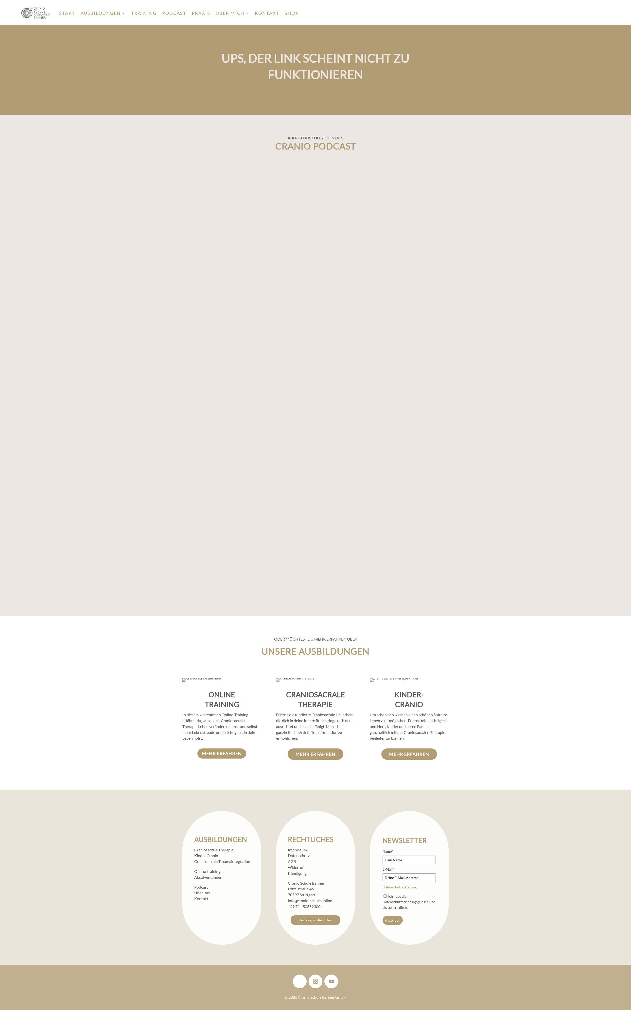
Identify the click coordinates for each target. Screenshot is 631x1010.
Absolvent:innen (208, 877)
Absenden (392, 920)
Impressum (297, 849)
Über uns (202, 892)
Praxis (201, 13)
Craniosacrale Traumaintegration (222, 861)
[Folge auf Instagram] (315, 981)
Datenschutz (299, 855)
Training (144, 13)
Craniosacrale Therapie (213, 849)
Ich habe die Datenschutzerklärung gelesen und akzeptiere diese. (409, 902)
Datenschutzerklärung (400, 887)
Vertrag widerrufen (315, 920)
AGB (292, 861)
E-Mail (388, 869)
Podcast (174, 13)
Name (388, 851)
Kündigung (297, 873)
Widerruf (295, 867)
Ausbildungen (101, 13)
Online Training (207, 871)
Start (67, 13)
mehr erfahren (222, 753)
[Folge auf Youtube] (331, 981)
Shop (292, 13)
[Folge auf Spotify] (300, 981)
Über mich (230, 13)
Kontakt (267, 13)
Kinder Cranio (206, 855)
